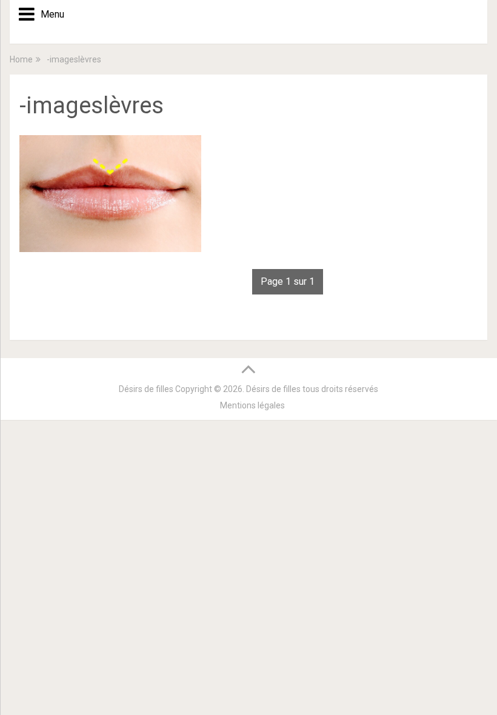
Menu (48, 14)
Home (21, 59)
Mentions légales (252, 405)
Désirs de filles (146, 389)
